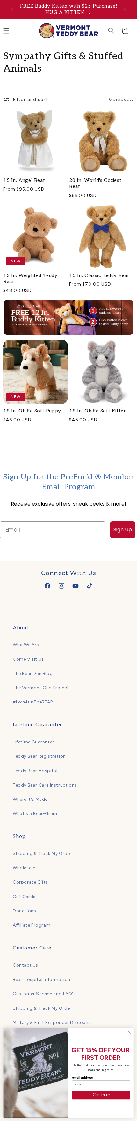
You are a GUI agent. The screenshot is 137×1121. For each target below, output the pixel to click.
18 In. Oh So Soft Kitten (97, 411)
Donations (24, 911)
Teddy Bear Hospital (35, 771)
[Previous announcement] (12, 9)
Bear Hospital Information (41, 979)
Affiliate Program (31, 925)
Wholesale (24, 868)
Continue (101, 1094)
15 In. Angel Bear (24, 180)
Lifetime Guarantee (34, 742)
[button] (111, 31)
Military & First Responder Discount (51, 1022)
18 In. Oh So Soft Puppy (32, 411)
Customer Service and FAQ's (44, 993)
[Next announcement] (125, 9)
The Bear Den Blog (33, 673)
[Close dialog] (129, 1032)
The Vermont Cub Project (41, 687)
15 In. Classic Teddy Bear (99, 275)
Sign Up (122, 529)
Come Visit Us (28, 659)
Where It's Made (30, 799)
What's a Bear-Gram (35, 813)
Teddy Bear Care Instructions (45, 785)
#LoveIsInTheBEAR (33, 702)
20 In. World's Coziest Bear (95, 184)
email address (82, 1077)
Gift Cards (24, 896)
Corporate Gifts (30, 882)
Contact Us (25, 965)
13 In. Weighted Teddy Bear (30, 279)
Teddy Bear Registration (39, 756)
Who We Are (26, 644)
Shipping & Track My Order (42, 853)
